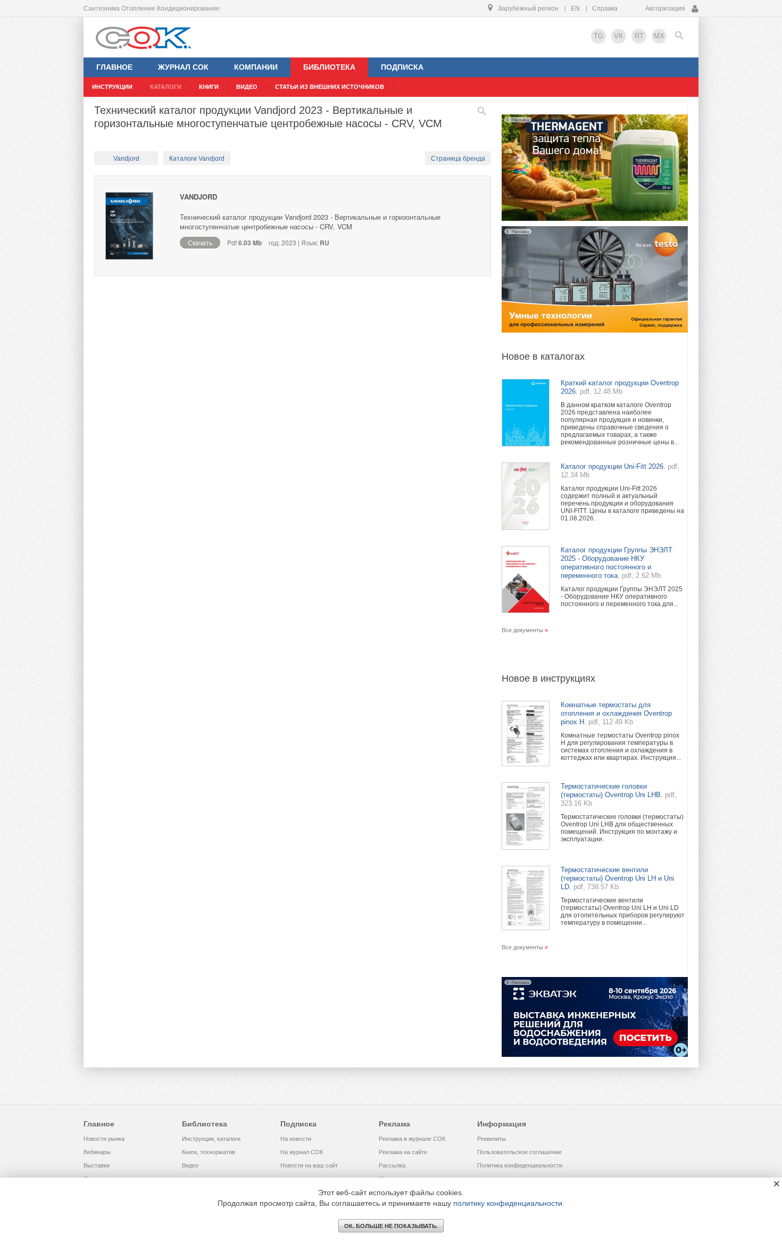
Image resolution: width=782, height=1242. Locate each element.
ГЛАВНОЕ (114, 67)
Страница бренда (458, 158)
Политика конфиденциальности (519, 1165)
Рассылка (392, 1165)
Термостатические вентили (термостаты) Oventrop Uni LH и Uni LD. (617, 878)
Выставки (97, 1165)
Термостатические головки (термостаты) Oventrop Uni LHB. (612, 790)
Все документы (522, 630)
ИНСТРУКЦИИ (112, 87)
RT (639, 36)
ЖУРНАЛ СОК (183, 67)
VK (618, 36)
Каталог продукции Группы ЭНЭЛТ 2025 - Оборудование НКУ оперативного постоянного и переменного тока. (616, 562)
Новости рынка (104, 1139)
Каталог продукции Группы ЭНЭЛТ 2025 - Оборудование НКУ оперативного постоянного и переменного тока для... (622, 596)
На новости (295, 1139)
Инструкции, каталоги (211, 1139)
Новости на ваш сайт (309, 1165)
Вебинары (97, 1152)
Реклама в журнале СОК (412, 1139)
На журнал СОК (301, 1152)
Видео (190, 1165)
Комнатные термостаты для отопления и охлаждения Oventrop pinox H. (616, 713)
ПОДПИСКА (402, 67)
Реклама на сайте (403, 1152)
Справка (605, 8)
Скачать (200, 242)
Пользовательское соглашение (519, 1152)
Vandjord (126, 158)
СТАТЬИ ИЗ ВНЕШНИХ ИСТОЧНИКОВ (329, 87)
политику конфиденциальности (507, 1203)
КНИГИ (209, 87)
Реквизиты (491, 1139)
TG (598, 36)
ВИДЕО (246, 87)
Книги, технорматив (208, 1152)
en (575, 8)
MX (659, 36)
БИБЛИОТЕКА (329, 67)
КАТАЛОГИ (165, 87)
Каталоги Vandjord (196, 158)
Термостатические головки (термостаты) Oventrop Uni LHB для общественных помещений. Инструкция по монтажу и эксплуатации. (622, 828)
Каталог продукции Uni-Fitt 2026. (613, 466)
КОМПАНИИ (256, 67)
